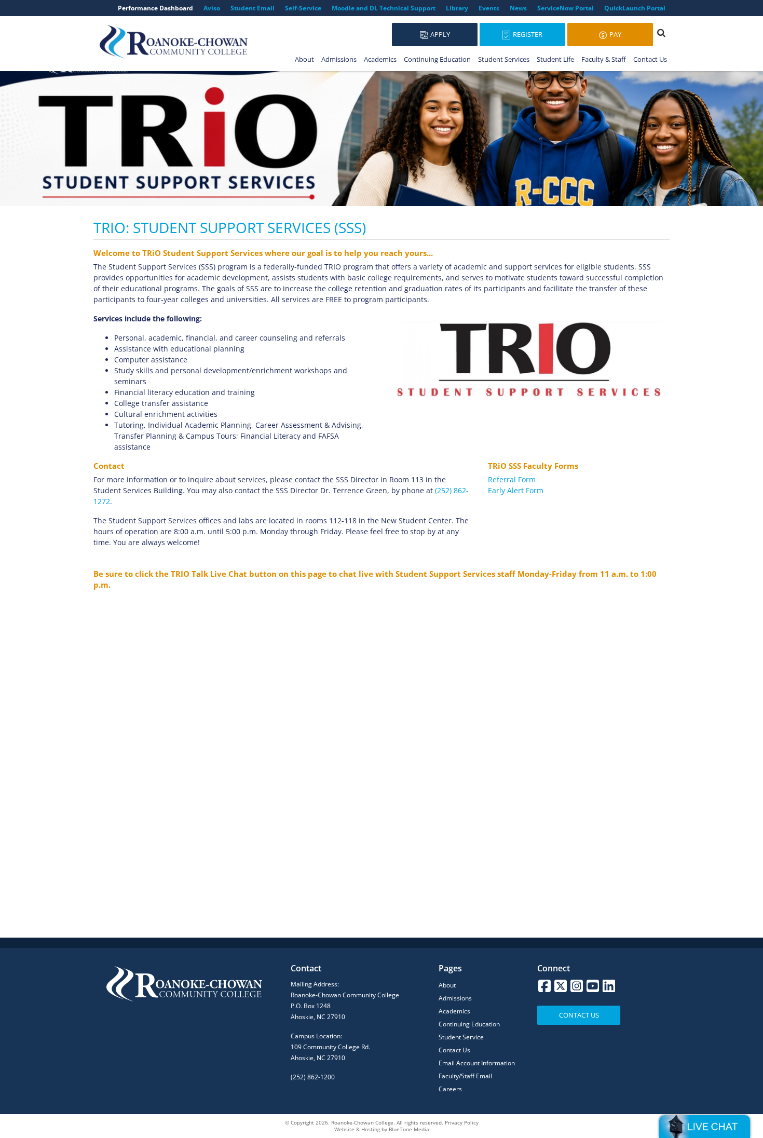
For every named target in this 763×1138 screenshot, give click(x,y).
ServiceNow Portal (565, 8)
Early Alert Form (515, 490)
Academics (380, 59)
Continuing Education (437, 59)
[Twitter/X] (560, 986)
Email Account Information (477, 1063)
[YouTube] (593, 986)
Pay (614, 34)
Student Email (252, 8)
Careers (450, 1089)
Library (457, 8)
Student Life (555, 59)
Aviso (211, 8)
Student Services (503, 59)
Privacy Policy (462, 1122)
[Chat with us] (704, 1126)
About (304, 59)
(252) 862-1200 (313, 1077)
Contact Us (650, 59)
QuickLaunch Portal (634, 8)
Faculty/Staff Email (465, 1076)
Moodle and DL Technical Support (383, 8)
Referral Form (512, 479)
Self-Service (303, 8)
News (518, 8)
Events (489, 8)
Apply (439, 34)
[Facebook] (544, 986)
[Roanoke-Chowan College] (174, 42)
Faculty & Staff (603, 59)
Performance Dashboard (155, 8)
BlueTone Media (409, 1129)
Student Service (461, 1037)
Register (526, 34)
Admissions (339, 59)
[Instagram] (576, 986)
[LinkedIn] (609, 986)
